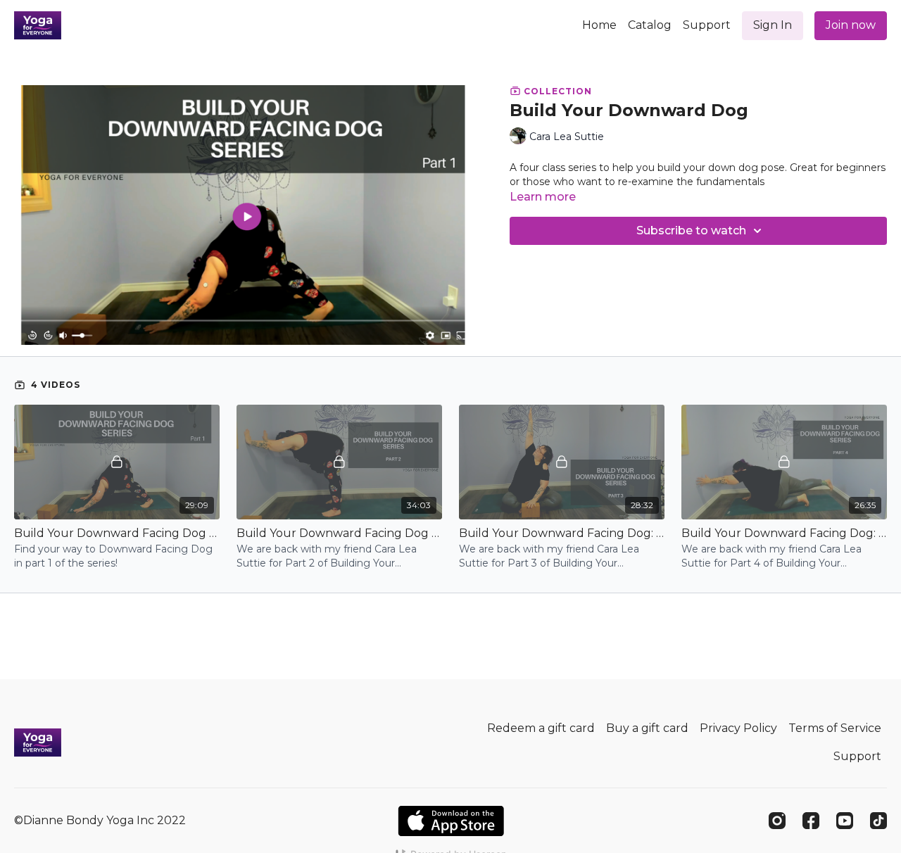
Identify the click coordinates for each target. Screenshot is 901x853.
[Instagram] (777, 820)
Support (707, 25)
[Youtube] (844, 820)
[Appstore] (451, 821)
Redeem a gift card (541, 728)
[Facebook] (810, 820)
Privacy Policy (738, 728)
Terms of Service (834, 728)
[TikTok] (878, 820)
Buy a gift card (647, 728)
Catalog (650, 25)
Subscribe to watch (691, 230)
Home (599, 25)
